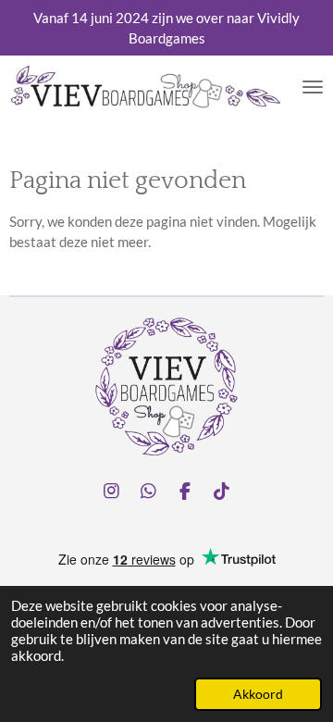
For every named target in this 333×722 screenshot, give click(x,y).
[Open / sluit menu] (312, 87)
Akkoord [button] (258, 694)
